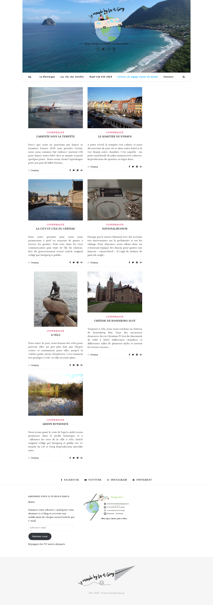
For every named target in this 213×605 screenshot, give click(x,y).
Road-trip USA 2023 (101, 77)
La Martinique (47, 77)
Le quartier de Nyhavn (115, 136)
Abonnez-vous (40, 536)
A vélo (55, 334)
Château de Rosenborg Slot (115, 320)
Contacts (168, 77)
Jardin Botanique (55, 423)
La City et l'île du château (55, 228)
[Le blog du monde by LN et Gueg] (106, 36)
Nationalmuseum (115, 228)
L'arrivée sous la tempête (55, 136)
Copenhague (55, 132)
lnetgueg (35, 170)
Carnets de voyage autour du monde (138, 77)
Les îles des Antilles (72, 77)
